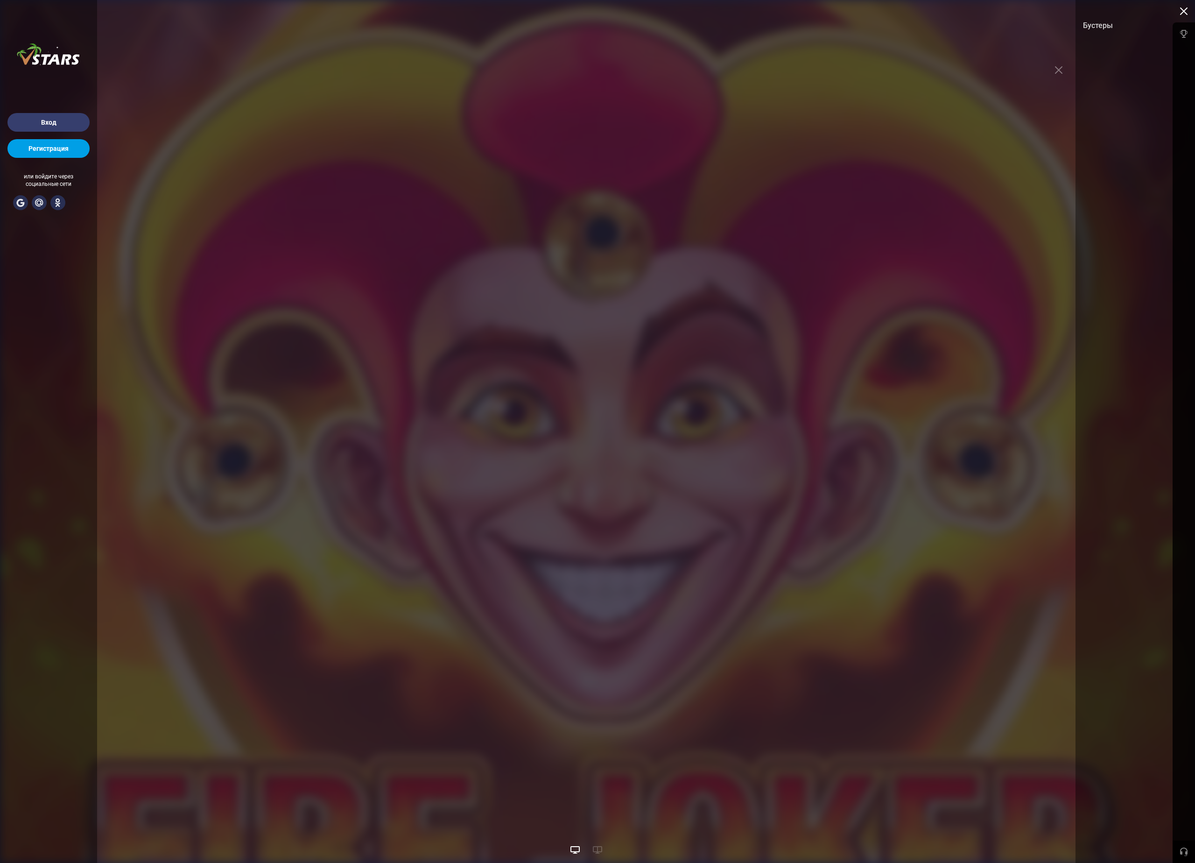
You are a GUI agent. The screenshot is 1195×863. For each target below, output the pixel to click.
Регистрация (48, 148)
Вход (48, 122)
